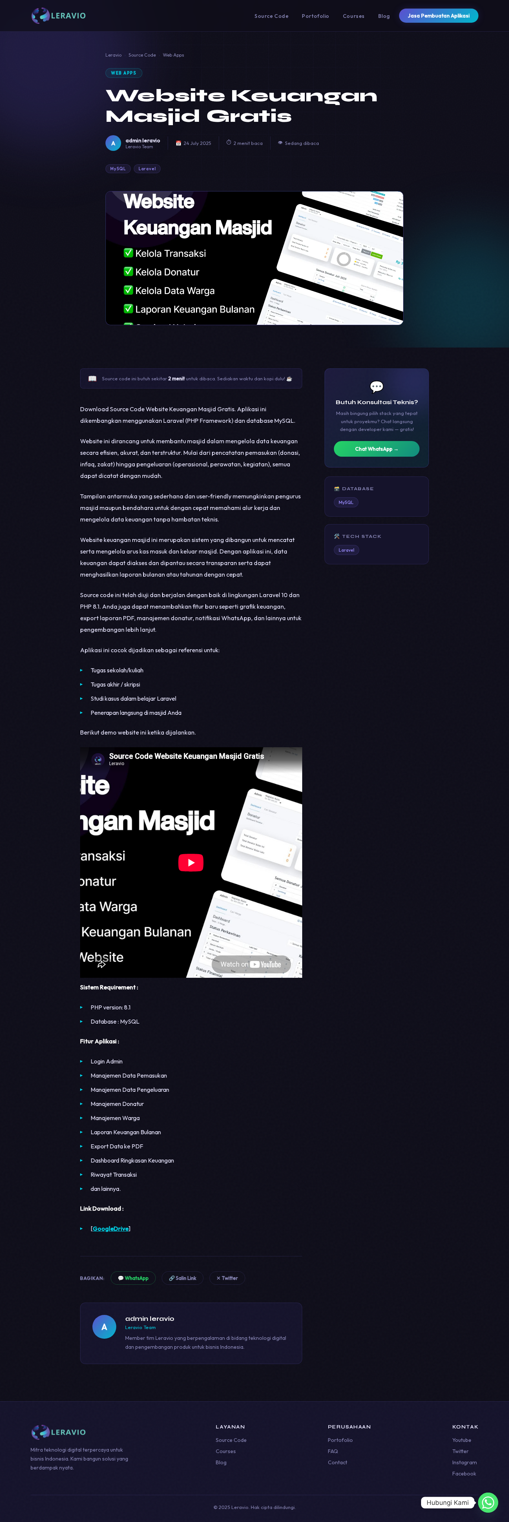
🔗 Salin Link (182, 1278)
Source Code (271, 16)
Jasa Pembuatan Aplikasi (439, 15)
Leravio (113, 55)
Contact (337, 1462)
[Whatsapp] (488, 1503)
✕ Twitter (227, 1278)
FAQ (333, 1451)
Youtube (461, 1440)
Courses (354, 16)
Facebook (464, 1473)
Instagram (464, 1462)
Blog (384, 16)
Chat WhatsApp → (377, 448)
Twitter (460, 1451)
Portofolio (315, 16)
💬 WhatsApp (133, 1278)
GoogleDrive (111, 1228)
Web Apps (173, 55)
